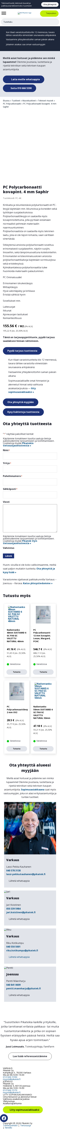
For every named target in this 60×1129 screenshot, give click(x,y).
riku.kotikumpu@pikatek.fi (22, 950)
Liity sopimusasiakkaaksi (24, 1109)
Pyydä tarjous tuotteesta (22, 350)
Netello (8, 1127)
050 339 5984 (13, 908)
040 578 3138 (13, 870)
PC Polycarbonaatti (12, 103)
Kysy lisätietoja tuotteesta (23, 412)
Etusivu (6, 100)
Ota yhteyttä (49, 4)
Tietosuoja (25, 1125)
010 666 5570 (10, 1090)
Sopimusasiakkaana (32, 789)
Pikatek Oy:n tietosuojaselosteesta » (20, 542)
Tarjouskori (51, 13)
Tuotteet (16, 100)
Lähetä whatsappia (19, 881)
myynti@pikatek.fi (12, 1079)
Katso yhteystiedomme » (38, 583)
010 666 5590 (10, 1076)
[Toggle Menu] (3, 13)
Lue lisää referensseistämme (30, 1056)
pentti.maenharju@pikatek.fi (23, 988)
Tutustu (16, 672)
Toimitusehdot (10, 1125)
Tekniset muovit (45, 100)
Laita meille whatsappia (25, 79)
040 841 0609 (13, 984)
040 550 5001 (13, 946)
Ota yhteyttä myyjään (20, 402)
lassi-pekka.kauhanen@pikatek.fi (25, 874)
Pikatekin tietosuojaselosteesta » (18, 444)
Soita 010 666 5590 (21, 88)
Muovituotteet (29, 100)
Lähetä (8, 556)
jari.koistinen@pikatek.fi (21, 912)
